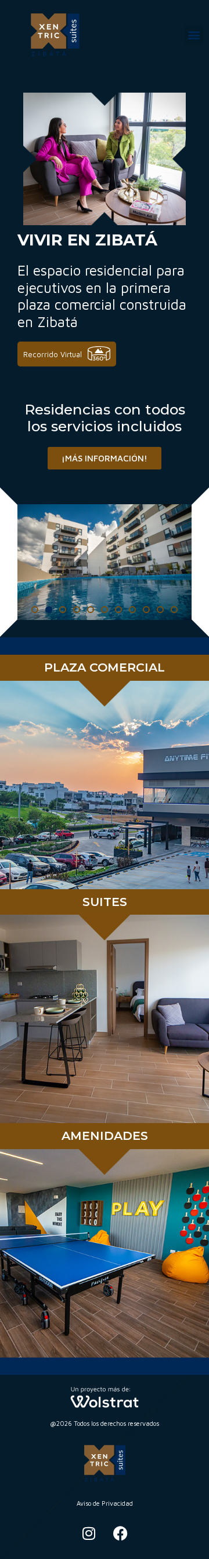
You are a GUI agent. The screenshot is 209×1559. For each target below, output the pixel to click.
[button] (193, 35)
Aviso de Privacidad (105, 1503)
